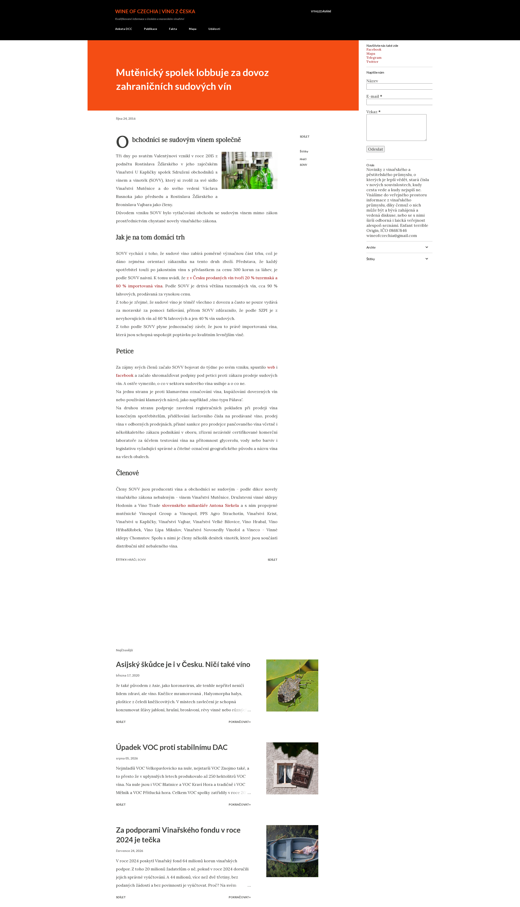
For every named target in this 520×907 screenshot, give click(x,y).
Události (214, 28)
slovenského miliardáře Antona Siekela (200, 505)
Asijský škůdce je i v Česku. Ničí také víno (183, 664)
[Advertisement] (190, 597)
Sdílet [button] (305, 136)
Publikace (150, 28)
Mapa (192, 28)
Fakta (173, 28)
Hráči (303, 159)
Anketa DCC (123, 28)
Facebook (373, 49)
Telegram (373, 57)
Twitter (372, 62)
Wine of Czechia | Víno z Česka (155, 11)
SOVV (303, 164)
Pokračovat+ (240, 721)
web (271, 367)
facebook (124, 375)
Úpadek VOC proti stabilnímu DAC (172, 747)
